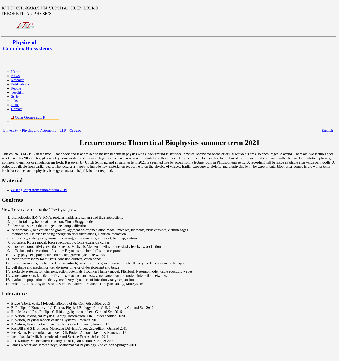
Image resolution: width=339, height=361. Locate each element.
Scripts (16, 96)
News (15, 76)
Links (15, 105)
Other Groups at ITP (29, 117)
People (16, 88)
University (10, 130)
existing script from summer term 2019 (39, 190)
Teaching (17, 92)
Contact (16, 109)
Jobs (14, 101)
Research (17, 80)
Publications (20, 84)
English (327, 130)
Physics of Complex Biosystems (27, 45)
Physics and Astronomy (39, 130)
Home (15, 72)
